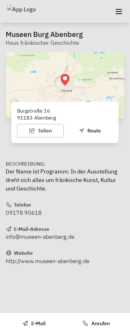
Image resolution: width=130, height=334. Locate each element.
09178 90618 (24, 212)
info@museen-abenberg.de (40, 236)
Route (93, 130)
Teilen (44, 130)
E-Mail (38, 323)
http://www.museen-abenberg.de (47, 261)
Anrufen (100, 323)
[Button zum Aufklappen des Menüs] (118, 11)
